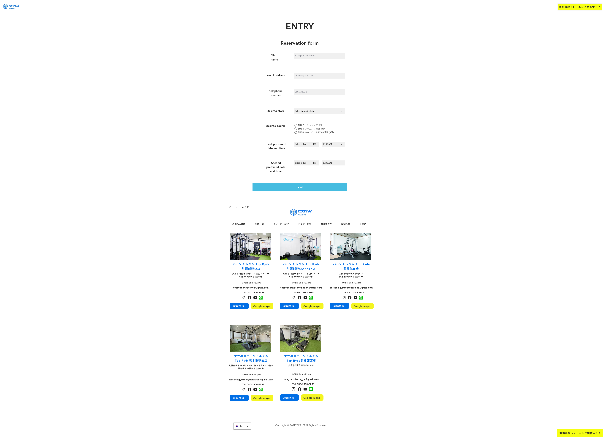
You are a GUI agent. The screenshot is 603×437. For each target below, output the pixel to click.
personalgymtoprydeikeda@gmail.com (351, 287)
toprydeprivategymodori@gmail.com (301, 287)
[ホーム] (230, 207)
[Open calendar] (314, 144)
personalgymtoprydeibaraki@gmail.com (250, 379)
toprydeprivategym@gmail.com (251, 287)
